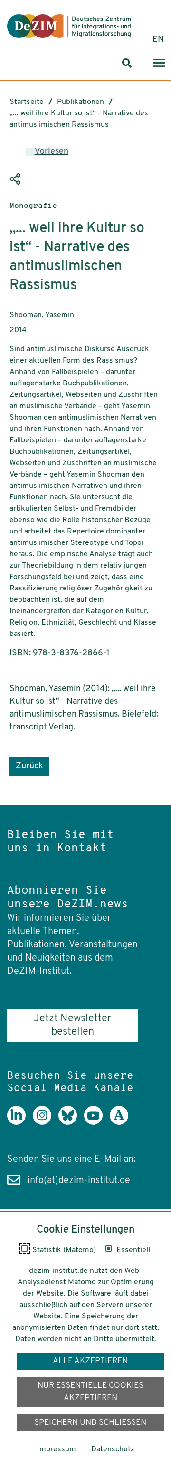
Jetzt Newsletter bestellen (72, 1025)
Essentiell (133, 1250)
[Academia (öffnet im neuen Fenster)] (122, 1122)
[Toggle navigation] (159, 63)
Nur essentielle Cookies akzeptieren (90, 1392)
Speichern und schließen (90, 1423)
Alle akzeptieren (90, 1361)
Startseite (27, 102)
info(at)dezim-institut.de (79, 1181)
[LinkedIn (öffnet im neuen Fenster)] (20, 1122)
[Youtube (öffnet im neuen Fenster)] (97, 1122)
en (158, 40)
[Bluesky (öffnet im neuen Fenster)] (71, 1122)
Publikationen (80, 102)
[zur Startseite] (69, 26)
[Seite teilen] (16, 179)
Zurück (29, 766)
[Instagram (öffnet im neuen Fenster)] (45, 1122)
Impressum (56, 1449)
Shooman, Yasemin (42, 315)
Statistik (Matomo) (64, 1250)
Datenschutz (112, 1449)
